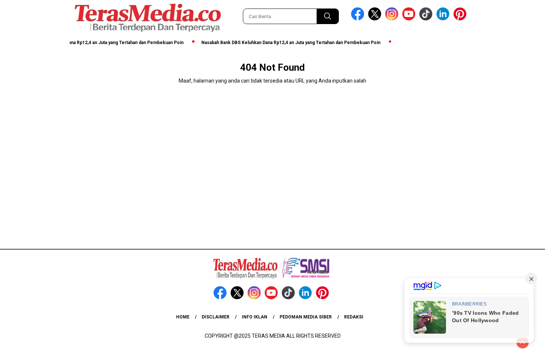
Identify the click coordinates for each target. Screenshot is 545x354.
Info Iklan (254, 317)
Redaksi (353, 317)
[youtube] (410, 18)
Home (182, 317)
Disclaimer (215, 317)
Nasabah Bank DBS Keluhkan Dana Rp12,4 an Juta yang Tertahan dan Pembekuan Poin (286, 42)
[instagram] (393, 18)
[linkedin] (444, 18)
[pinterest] (461, 18)
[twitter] (376, 18)
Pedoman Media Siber (306, 317)
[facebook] (359, 18)
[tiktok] (427, 18)
